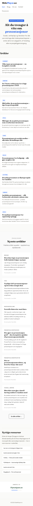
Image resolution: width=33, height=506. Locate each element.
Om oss (14, 7)
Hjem (3, 7)
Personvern (5, 11)
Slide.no (9, 3)
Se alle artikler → (16, 416)
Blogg (8, 7)
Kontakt (20, 7)
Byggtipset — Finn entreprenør (12, 472)
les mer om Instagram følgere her (13, 448)
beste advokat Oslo (9, 467)
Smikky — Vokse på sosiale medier (13, 457)
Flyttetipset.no (16, 488)
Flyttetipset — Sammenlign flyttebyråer (15, 462)
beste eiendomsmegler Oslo (12, 453)
